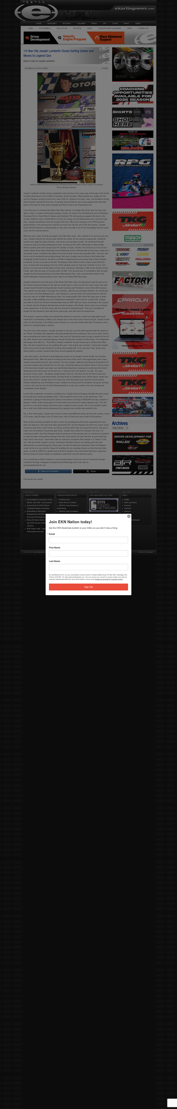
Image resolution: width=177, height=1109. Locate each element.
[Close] (129, 516)
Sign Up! (88, 587)
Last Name (54, 561)
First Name (54, 547)
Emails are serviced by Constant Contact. (109, 579)
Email (52, 534)
